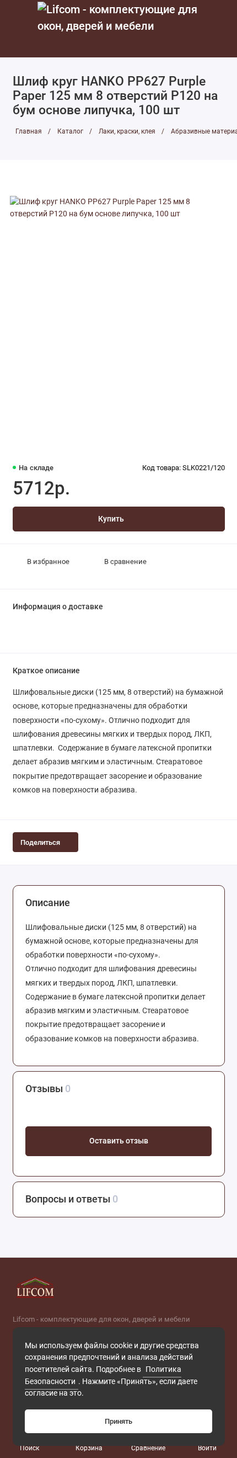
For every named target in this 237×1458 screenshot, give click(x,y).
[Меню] (18, 28)
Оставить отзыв (118, 1141)
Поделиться (40, 842)
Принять (118, 1421)
